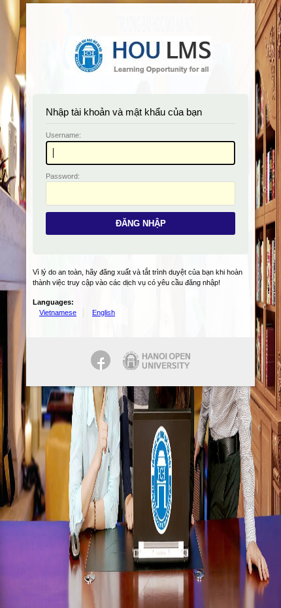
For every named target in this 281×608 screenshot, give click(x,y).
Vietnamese (57, 312)
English (103, 312)
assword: (63, 176)
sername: (63, 135)
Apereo (140, 55)
